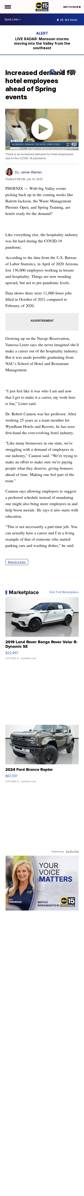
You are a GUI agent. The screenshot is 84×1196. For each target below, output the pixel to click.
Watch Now (71, 7)
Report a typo (17, 562)
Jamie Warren (31, 172)
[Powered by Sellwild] (72, 851)
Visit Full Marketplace (64, 592)
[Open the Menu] (7, 6)
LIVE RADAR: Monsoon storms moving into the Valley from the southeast (42, 43)
